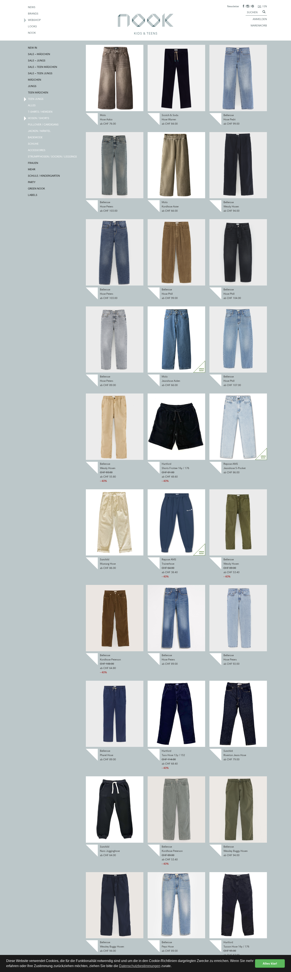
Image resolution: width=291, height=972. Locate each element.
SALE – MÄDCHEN (39, 54)
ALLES (32, 105)
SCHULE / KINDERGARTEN (44, 175)
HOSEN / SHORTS (38, 118)
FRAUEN (33, 163)
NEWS (31, 7)
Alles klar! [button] (270, 963)
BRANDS (33, 13)
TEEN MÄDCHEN (38, 92)
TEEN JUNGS (35, 99)
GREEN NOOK (36, 188)
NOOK (32, 32)
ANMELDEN (260, 19)
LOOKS (32, 26)
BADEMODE (35, 137)
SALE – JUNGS (36, 60)
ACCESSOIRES (36, 150)
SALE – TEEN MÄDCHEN (42, 66)
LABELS (32, 195)
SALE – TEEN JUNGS (40, 73)
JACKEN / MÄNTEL (39, 131)
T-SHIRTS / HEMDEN (40, 111)
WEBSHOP (34, 20)
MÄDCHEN (34, 79)
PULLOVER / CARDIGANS (43, 124)
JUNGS (32, 86)
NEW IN (32, 47)
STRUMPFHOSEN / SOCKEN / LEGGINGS (52, 156)
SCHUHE (33, 143)
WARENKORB (259, 25)
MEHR (31, 169)
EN (265, 6)
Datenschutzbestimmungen (139, 966)
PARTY (31, 182)
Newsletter (233, 6)
